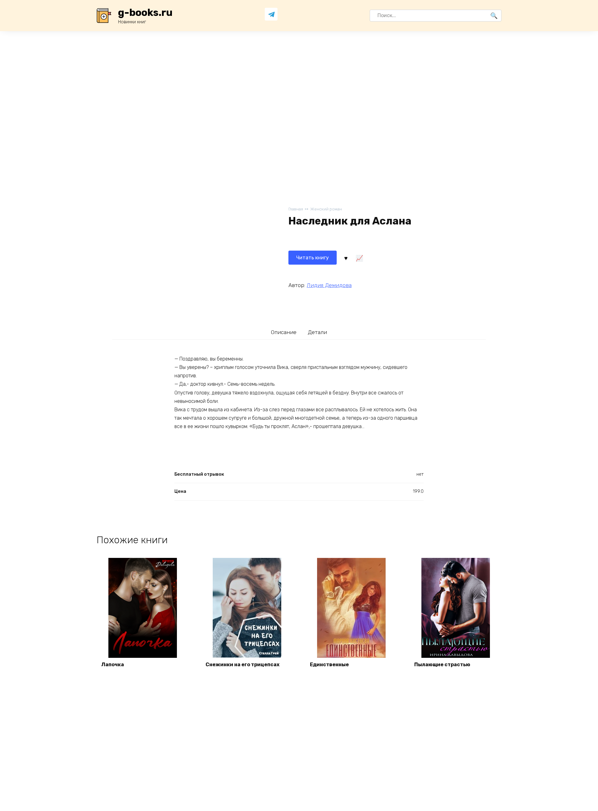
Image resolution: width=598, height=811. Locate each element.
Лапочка (112, 664)
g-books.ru (145, 12)
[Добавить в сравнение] (359, 258)
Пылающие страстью (442, 664)
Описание (284, 332)
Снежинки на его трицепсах (242, 664)
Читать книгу (312, 258)
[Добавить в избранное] (346, 258)
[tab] (284, 332)
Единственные (329, 664)
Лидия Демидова (329, 285)
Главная (295, 209)
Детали (317, 332)
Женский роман (326, 209)
